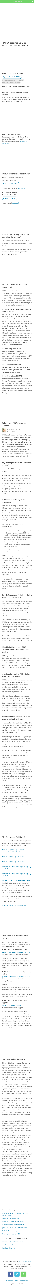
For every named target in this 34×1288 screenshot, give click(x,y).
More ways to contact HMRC (11, 1234)
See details (21, 188)
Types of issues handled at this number (14, 1228)
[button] (32, 1)
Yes (20, 1261)
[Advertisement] (17, 118)
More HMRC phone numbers (11, 1218)
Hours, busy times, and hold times (13, 1225)
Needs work (27, 1261)
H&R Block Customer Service (11, 1248)
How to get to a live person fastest (13, 1221)
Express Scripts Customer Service (13, 1242)
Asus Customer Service (9, 1245)
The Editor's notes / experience (12, 1231)
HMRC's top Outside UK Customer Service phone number (15, 1214)
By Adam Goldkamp (13, 429)
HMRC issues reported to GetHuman (14, 905)
